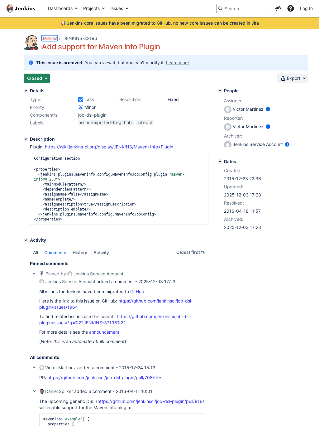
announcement (104, 332)
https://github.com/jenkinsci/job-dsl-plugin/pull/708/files (104, 377)
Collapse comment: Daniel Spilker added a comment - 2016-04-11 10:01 (34, 391)
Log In (306, 8)
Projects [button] (91, 8)
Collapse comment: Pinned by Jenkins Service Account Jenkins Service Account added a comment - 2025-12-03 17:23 (34, 273)
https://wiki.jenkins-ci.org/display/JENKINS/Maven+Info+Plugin (109, 146)
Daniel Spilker (59, 391)
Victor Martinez (60, 367)
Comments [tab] (55, 252)
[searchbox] (243, 8)
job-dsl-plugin (92, 115)
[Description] (26, 139)
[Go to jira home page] (21, 8)
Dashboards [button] (60, 8)
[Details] (26, 91)
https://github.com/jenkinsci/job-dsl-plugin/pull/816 (150, 401)
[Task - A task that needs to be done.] (80, 99)
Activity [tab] (101, 252)
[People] (220, 91)
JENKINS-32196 (80, 38)
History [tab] (80, 252)
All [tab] (35, 252)
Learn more (177, 62)
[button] (278, 8)
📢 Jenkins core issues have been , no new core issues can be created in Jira (159, 23)
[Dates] (220, 161)
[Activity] (26, 240)
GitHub (137, 291)
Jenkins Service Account (98, 273)
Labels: (37, 122)
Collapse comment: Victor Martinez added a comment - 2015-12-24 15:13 (34, 367)
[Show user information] (267, 109)
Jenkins (49, 38)
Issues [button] (116, 8)
